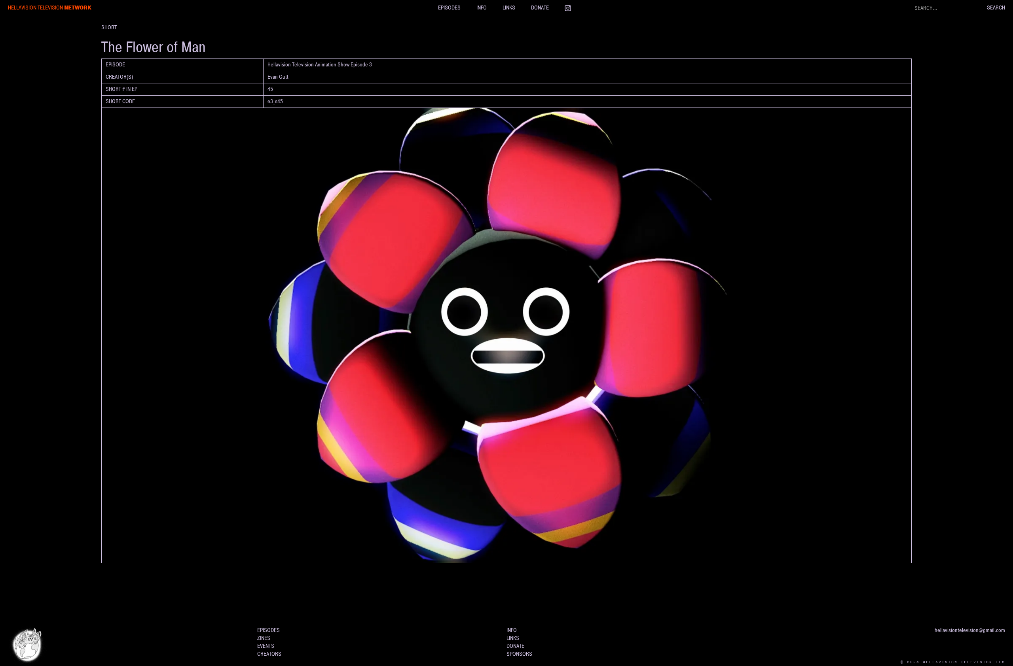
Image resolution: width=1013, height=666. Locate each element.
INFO (481, 7)
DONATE (540, 7)
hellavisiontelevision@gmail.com (970, 630)
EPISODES (449, 7)
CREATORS (269, 654)
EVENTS (265, 646)
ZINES (263, 638)
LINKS (509, 7)
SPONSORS (519, 654)
